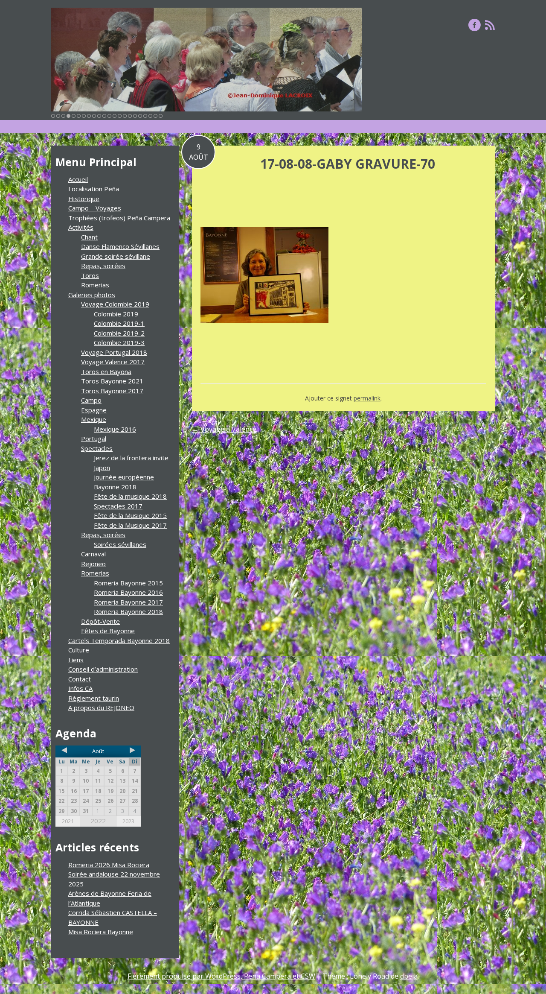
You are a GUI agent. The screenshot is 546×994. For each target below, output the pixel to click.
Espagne (94, 410)
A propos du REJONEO (101, 707)
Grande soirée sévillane (115, 256)
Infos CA (80, 688)
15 (125, 116)
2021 (68, 821)
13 (114, 116)
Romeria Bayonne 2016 (128, 592)
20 (150, 116)
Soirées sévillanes (120, 544)
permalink (367, 398)
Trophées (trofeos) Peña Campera (119, 217)
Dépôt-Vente (100, 621)
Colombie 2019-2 (119, 333)
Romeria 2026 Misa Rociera (108, 864)
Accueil (78, 179)
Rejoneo (93, 563)
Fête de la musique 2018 (130, 496)
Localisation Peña (93, 188)
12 (109, 116)
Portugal (93, 438)
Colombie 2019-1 (119, 323)
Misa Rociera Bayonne (100, 931)
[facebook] (474, 25)
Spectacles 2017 (118, 506)
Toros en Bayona (106, 371)
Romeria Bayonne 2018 (128, 611)
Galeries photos (91, 294)
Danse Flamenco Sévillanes (120, 246)
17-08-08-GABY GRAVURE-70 (347, 163)
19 (145, 116)
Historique (83, 198)
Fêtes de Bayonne (108, 630)
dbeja (409, 976)
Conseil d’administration (103, 669)
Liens (76, 659)
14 (120, 116)
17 (135, 116)
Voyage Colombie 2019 (115, 304)
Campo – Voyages (94, 208)
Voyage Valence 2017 (113, 361)
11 (104, 116)
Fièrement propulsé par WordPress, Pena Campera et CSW (221, 976)
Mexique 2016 (115, 429)
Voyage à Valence (224, 429)
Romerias (95, 285)
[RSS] (490, 25)
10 (99, 116)
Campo (91, 400)
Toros (90, 275)
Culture (78, 650)
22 (161, 116)
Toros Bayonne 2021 (112, 381)
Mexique (93, 419)
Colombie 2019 (116, 314)
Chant (89, 237)
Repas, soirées (103, 265)
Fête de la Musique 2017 (130, 525)
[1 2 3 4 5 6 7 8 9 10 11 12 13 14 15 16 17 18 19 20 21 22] (206, 59)
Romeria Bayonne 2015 (128, 583)
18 (140, 116)
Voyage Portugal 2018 (114, 352)
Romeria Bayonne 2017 (128, 602)
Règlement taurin (93, 698)
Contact (79, 679)
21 (155, 116)
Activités (80, 227)
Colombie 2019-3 (119, 342)
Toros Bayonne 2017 (112, 390)
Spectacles (97, 448)
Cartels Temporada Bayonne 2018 (119, 640)
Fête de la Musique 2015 (130, 515)
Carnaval (93, 554)
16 (130, 116)
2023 (128, 821)
